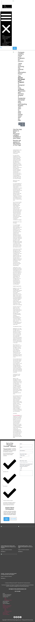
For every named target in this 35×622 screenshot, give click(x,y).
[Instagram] (21, 617)
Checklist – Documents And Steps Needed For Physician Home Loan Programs (8, 574)
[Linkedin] (14, 617)
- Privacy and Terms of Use (27, 619)
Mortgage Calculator (7, 7)
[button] (6, 23)
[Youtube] (18, 617)
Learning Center (5, 4)
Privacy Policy (4, 9)
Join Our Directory (5, 8)
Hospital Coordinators (6, 3)
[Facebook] (16, 617)
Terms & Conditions (5, 10)
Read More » (3, 551)
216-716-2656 (17, 591)
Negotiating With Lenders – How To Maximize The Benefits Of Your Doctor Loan (25, 546)
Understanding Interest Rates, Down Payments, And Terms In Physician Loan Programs (8, 546)
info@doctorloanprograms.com (17, 589)
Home (3, 35)
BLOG (5, 6)
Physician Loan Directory (6, 2)
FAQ (4, 5)
